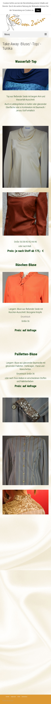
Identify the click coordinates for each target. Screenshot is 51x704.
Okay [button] (37, 10)
